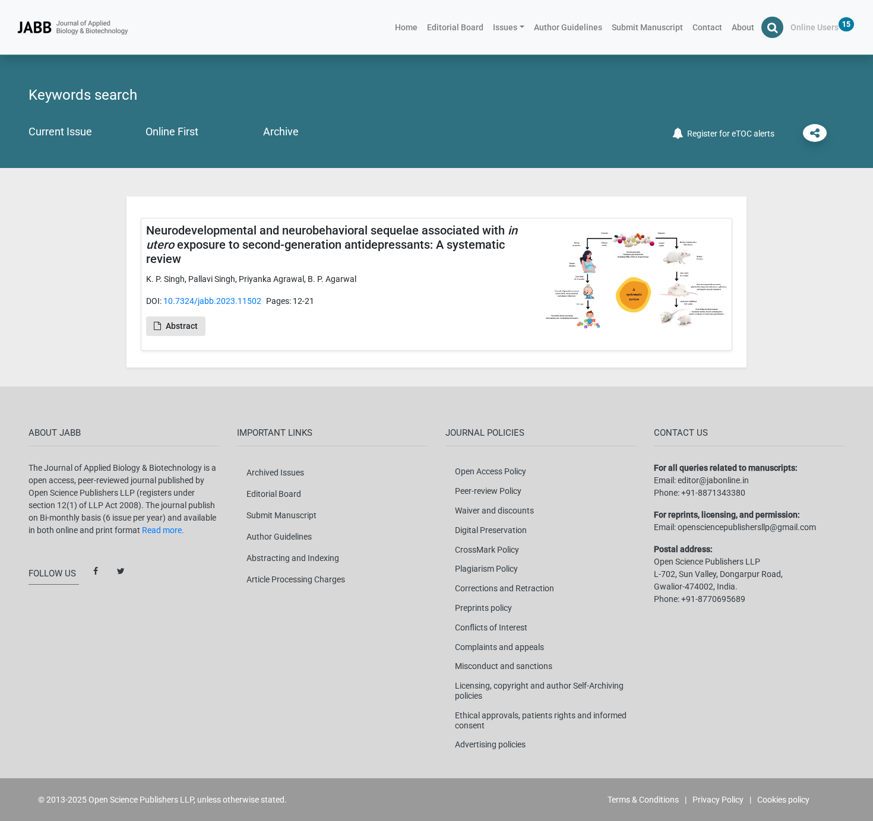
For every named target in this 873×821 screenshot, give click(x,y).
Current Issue (60, 131)
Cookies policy (783, 799)
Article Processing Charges (295, 579)
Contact (707, 27)
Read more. (163, 530)
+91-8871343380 (713, 492)
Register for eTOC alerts (729, 133)
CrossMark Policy (487, 549)
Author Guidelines (568, 27)
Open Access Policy (490, 471)
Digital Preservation (491, 530)
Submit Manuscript (647, 27)
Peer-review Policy (488, 491)
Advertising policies (490, 744)
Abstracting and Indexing (292, 558)
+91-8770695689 (713, 599)
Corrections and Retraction (504, 588)
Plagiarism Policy (486, 568)
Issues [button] (505, 27)
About (743, 27)
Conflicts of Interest (491, 627)
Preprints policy (483, 608)
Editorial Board (455, 27)
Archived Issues (275, 472)
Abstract (182, 326)
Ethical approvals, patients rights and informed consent (541, 720)
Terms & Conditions (643, 799)
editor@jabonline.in (713, 480)
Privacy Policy (718, 799)
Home (408, 27)
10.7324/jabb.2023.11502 (212, 301)
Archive (281, 131)
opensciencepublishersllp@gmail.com (747, 527)
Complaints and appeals (499, 647)
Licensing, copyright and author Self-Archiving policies (539, 690)
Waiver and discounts (494, 510)
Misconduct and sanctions (503, 666)
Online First (172, 131)
